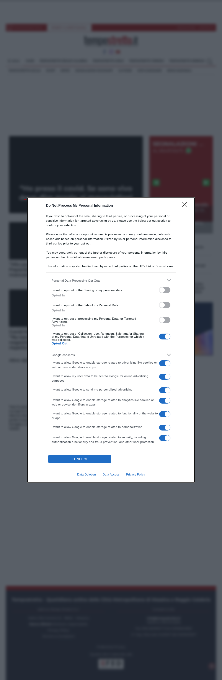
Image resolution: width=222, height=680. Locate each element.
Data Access (111, 474)
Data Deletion (86, 474)
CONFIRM (80, 459)
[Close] (186, 206)
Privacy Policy (135, 474)
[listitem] (111, 280)
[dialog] (111, 340)
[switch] (164, 290)
